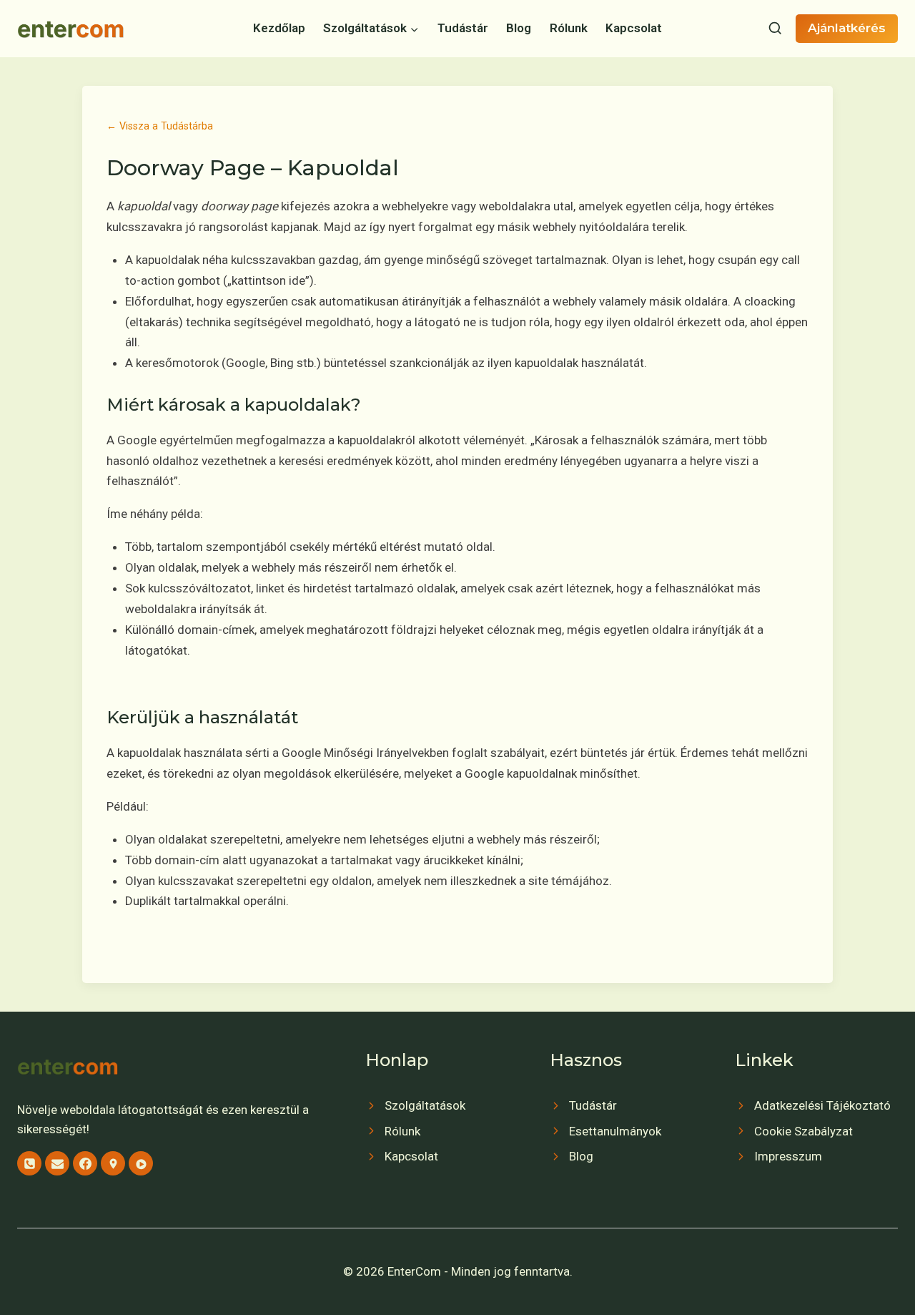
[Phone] (29, 1163)
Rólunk (569, 28)
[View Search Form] (775, 28)
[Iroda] (113, 1163)
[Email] (57, 1163)
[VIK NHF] (141, 1163)
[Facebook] (85, 1163)
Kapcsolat (633, 28)
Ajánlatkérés (847, 28)
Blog (518, 28)
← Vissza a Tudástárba (160, 126)
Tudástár (462, 28)
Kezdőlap (279, 28)
